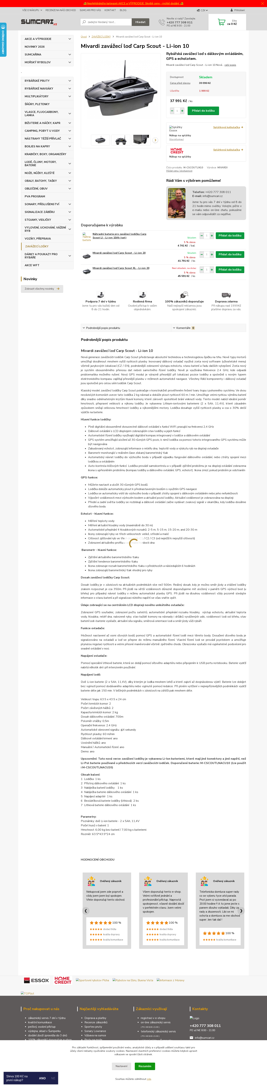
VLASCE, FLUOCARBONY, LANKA (41, 113)
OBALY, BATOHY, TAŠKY (41, 181)
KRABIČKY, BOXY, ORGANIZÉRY (45, 154)
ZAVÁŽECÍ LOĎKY (36, 246)
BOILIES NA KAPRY (37, 146)
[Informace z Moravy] (170, 980)
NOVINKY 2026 (34, 47)
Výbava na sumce (95, 1035)
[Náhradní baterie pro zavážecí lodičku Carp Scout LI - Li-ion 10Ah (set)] (87, 237)
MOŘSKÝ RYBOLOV (38, 62)
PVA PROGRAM (35, 196)
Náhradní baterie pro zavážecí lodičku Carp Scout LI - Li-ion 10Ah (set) (119, 235)
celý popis (230, 65)
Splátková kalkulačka (226, 127)
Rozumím (145, 1066)
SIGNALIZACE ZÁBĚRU (40, 212)
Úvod (84, 36)
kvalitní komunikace (40, 1022)
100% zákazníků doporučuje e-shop (50, 1040)
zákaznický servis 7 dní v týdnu (47, 1018)
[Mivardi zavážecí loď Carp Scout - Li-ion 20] (87, 256)
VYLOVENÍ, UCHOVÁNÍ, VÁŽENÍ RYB (45, 229)
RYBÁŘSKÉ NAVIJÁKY (39, 88)
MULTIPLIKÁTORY (36, 96)
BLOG (123, 10)
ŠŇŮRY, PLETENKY (37, 104)
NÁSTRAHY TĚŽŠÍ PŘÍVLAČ (43, 138)
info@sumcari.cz (212, 196)
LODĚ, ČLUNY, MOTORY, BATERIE (40, 163)
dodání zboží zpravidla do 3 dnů (47, 1035)
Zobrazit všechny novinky (39, 288)
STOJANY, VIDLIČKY (38, 220)
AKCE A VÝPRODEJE (38, 39)
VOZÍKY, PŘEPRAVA (38, 238)
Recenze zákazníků (95, 1022)
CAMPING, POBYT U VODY (42, 131)
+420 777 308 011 (180, 22)
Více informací (176, 139)
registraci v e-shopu (153, 1018)
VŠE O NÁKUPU (30, 10)
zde (149, 1079)
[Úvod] (49, 22)
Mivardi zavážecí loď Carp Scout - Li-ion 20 (119, 253)
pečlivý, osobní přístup (42, 1027)
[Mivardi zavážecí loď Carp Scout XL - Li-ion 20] (87, 271)
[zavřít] (262, 4)
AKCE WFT (32, 265)
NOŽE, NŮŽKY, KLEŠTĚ (39, 173)
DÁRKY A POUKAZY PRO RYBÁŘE (41, 255)
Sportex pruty (93, 1027)
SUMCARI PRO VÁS (90, 10)
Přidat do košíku (203, 111)
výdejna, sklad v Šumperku (44, 1031)
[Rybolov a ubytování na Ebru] (133, 980)
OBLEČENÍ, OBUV (36, 188)
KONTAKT (110, 10)
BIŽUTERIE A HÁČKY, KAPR (42, 123)
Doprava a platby (95, 1018)
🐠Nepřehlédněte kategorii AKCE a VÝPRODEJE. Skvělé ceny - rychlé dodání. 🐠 (133, 3)
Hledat (140, 22)
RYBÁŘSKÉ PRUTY (37, 81)
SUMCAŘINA (33, 54)
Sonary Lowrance (95, 1031)
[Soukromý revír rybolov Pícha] (92, 980)
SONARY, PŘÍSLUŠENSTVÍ (42, 204)
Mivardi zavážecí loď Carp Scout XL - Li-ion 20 (121, 268)
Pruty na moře (93, 1040)
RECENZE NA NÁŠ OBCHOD (61, 10)
